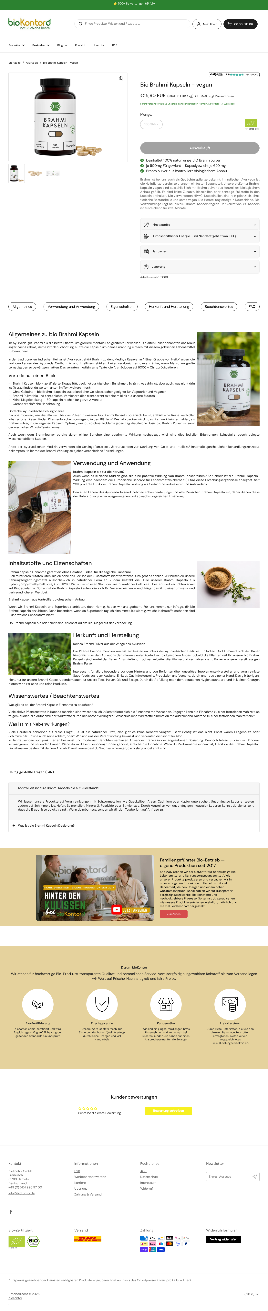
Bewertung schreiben (168, 1111)
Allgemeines (22, 306)
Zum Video (173, 914)
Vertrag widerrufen (223, 1239)
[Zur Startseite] (29, 24)
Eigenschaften (122, 306)
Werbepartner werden (90, 1177)
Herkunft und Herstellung (169, 306)
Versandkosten (224, 96)
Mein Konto (210, 24)
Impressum (148, 1183)
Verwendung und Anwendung (71, 306)
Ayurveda (32, 62)
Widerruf (146, 1189)
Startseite (14, 62)
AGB (143, 1171)
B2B (77, 1171)
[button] (240, 24)
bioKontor (15, 1298)
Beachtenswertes (219, 306)
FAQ (252, 306)
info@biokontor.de (21, 1193)
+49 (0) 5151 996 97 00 (25, 1187)
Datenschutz (149, 1177)
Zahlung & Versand (88, 1194)
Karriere (80, 1183)
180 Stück (151, 124)
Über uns (80, 1189)
